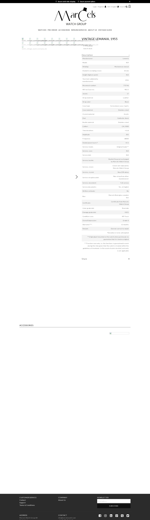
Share (84, 259)
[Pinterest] (116, 515)
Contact (22, 500)
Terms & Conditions (27, 505)
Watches (42, 30)
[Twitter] (128, 515)
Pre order (52, 30)
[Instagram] (105, 515)
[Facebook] (100, 515)
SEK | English (112, 7)
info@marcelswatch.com (67, 518)
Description (87, 55)
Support (22, 503)
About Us (92, 30)
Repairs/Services (79, 30)
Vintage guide (105, 30)
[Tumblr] (122, 515)
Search (122, 7)
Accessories (64, 30)
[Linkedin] (111, 515)
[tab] (105, 154)
